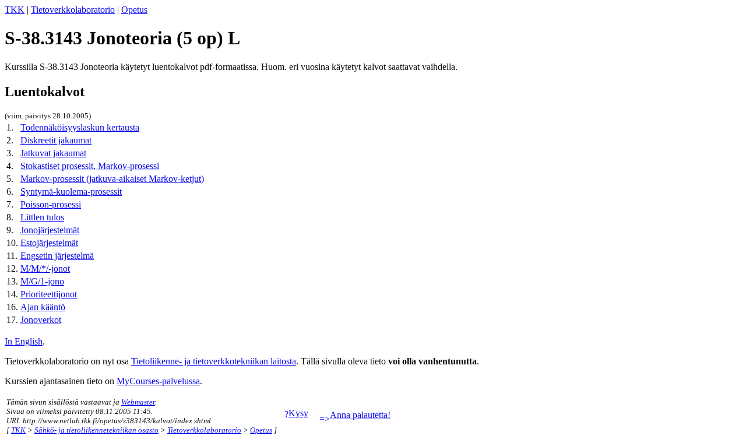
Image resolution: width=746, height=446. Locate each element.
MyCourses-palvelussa (158, 381)
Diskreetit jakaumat (56, 140)
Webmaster (138, 402)
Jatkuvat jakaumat (53, 153)
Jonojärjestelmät (49, 230)
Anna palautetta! (360, 415)
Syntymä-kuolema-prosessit (71, 191)
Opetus (134, 10)
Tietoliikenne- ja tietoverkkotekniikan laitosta (213, 361)
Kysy (298, 413)
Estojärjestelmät (49, 243)
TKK (14, 10)
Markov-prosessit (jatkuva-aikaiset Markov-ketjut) (112, 179)
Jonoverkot (40, 320)
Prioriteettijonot (48, 294)
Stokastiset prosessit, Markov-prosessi (89, 166)
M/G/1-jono (42, 281)
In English (24, 341)
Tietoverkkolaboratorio (73, 10)
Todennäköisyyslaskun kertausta (79, 127)
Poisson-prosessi (50, 204)
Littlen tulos (42, 217)
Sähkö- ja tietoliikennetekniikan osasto (96, 430)
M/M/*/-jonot (45, 268)
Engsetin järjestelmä (57, 256)
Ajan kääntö (42, 307)
